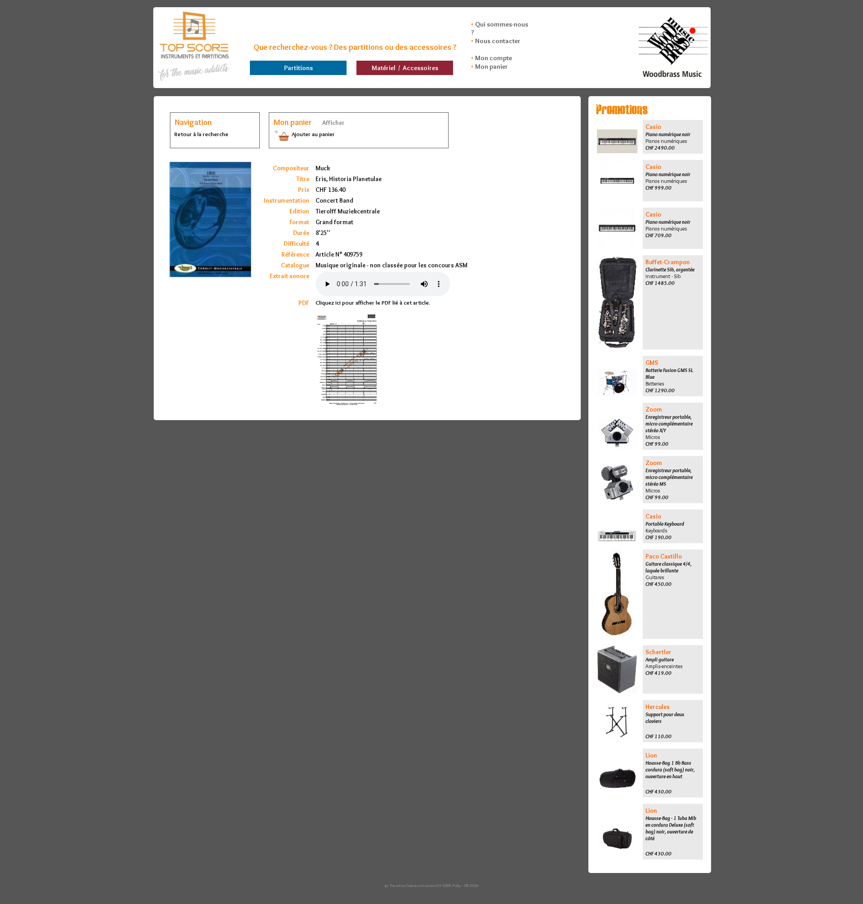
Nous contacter (497, 41)
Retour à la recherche (201, 133)
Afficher (333, 123)
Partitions (298, 68)
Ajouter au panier (312, 133)
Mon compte (493, 58)
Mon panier (491, 66)
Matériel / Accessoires (405, 68)
